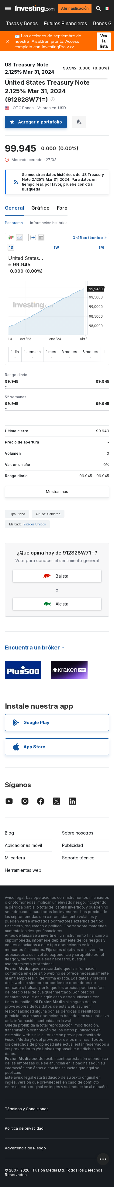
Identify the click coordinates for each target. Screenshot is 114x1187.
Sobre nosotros (77, 832)
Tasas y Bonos (22, 23)
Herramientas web (23, 870)
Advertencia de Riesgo (25, 1148)
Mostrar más (57, 491)
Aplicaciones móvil (23, 845)
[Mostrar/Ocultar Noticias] (41, 237)
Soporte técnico (78, 857)
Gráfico (40, 208)
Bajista (62, 575)
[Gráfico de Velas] (11, 237)
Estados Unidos (34, 524)
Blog (9, 832)
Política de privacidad (24, 1128)
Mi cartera (15, 857)
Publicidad (72, 845)
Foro (62, 208)
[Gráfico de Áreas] (19, 237)
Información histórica (48, 223)
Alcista (62, 603)
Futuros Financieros (65, 23)
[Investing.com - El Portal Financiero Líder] (34, 8)
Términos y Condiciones (27, 1109)
